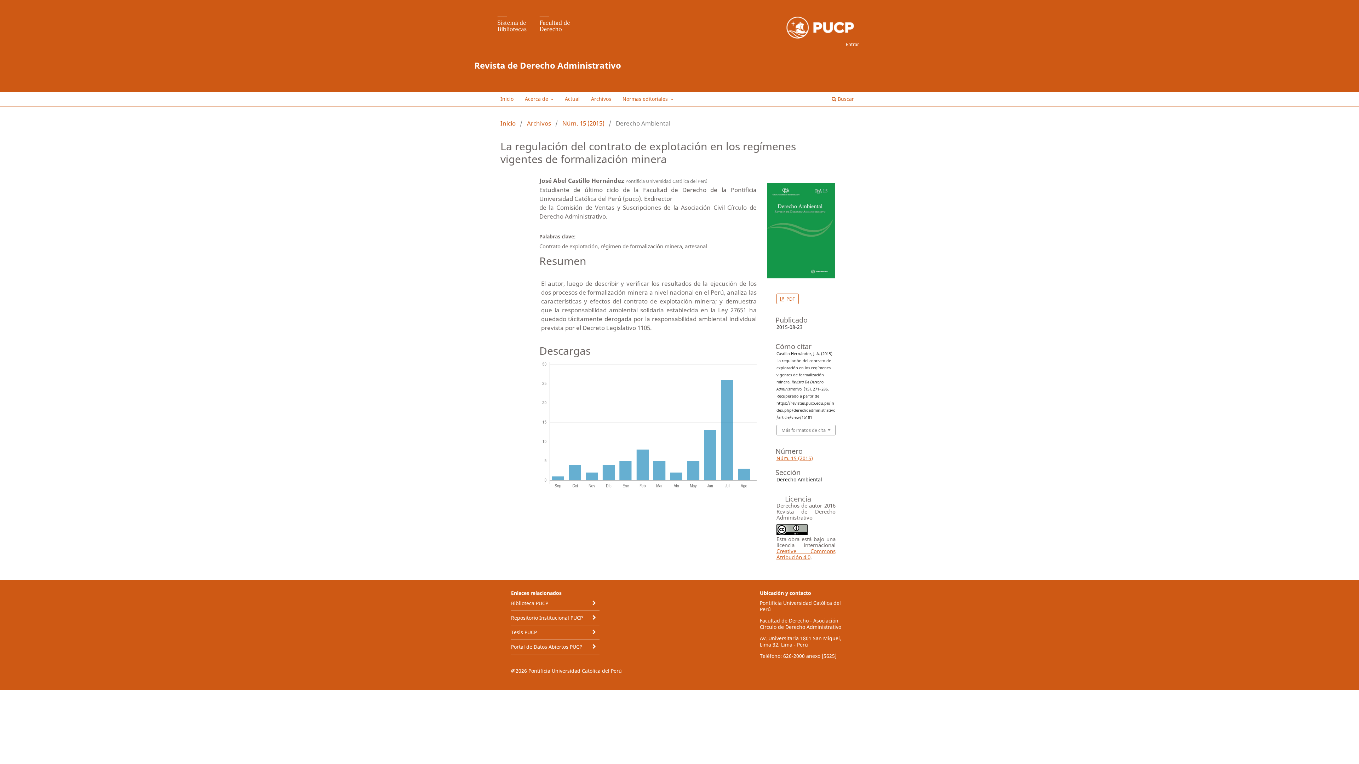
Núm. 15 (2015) (583, 123)
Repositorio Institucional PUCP (547, 617)
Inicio (507, 99)
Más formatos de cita (803, 430)
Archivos (601, 99)
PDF (790, 299)
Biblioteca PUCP (529, 603)
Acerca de (537, 99)
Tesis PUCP (524, 632)
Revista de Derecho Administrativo (547, 65)
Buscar (845, 99)
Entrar (852, 44)
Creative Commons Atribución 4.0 (806, 554)
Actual (572, 99)
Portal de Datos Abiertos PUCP (546, 646)
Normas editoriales (646, 99)
